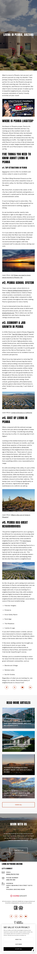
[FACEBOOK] (11, 916)
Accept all (18, 949)
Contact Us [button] (18, 850)
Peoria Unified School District (18, 290)
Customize (18, 944)
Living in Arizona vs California (21, 412)
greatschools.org (8, 313)
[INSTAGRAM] (16, 916)
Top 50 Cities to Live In (20, 334)
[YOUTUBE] (26, 916)
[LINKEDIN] (21, 916)
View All (18, 804)
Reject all (18, 939)
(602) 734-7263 (10, 879)
